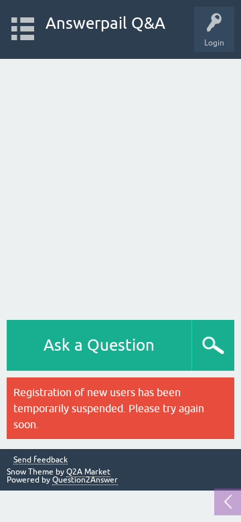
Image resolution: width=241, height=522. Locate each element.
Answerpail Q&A (105, 23)
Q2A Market (88, 471)
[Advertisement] (120, 186)
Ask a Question (99, 345)
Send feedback (40, 460)
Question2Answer (85, 480)
